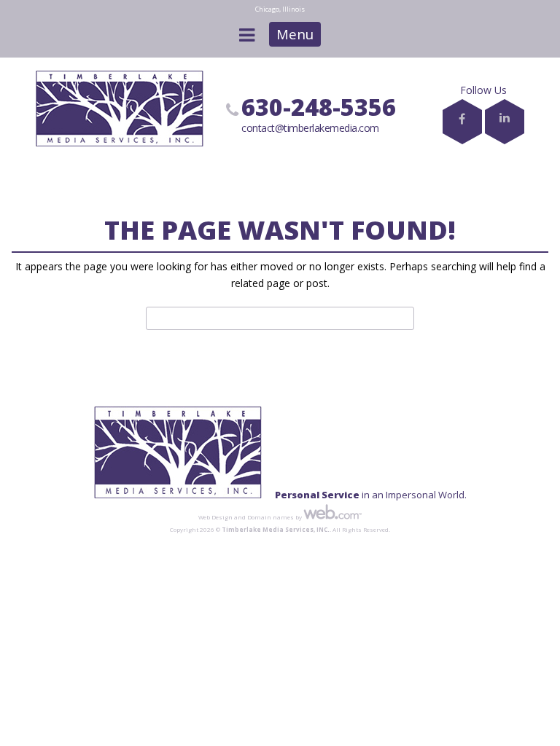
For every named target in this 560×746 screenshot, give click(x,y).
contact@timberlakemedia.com (310, 128)
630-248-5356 (318, 106)
